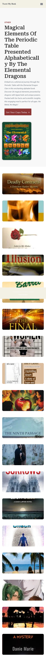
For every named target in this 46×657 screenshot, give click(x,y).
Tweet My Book (9, 4)
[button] (42, 4)
